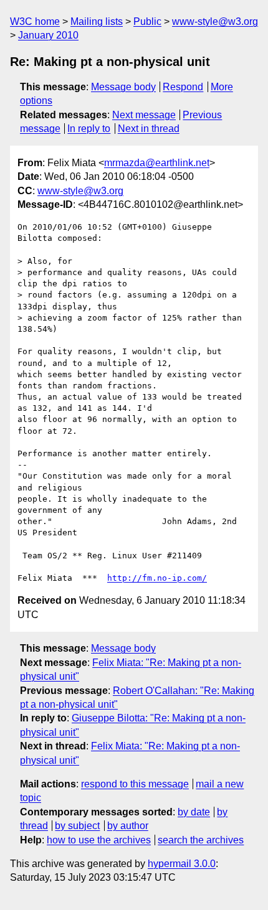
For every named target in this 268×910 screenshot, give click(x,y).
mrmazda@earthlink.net (156, 162)
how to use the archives (99, 840)
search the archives (201, 840)
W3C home (35, 21)
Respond (183, 87)
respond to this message (135, 784)
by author (127, 825)
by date (194, 812)
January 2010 (48, 35)
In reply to (88, 128)
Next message (144, 115)
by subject (77, 825)
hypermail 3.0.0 (182, 863)
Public (147, 21)
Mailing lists (96, 21)
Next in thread (148, 128)
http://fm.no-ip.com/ (157, 578)
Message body (123, 87)
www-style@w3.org (215, 21)
